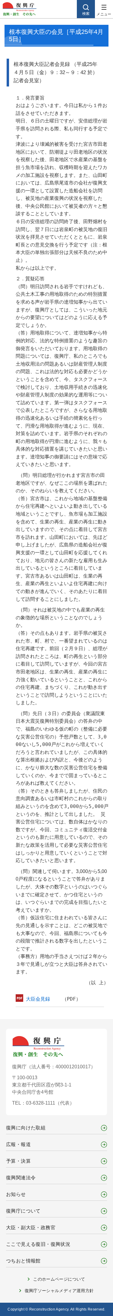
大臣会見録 (38, 999)
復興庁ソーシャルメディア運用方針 (59, 1290)
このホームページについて (59, 1279)
